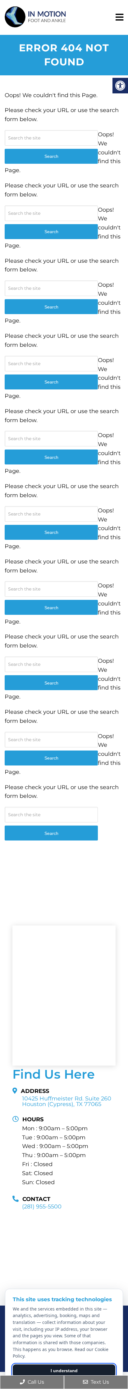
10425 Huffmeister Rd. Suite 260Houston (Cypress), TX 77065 (66, 1101)
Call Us (35, 1382)
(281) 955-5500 (42, 1206)
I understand (64, 1370)
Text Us (99, 1382)
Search (51, 833)
